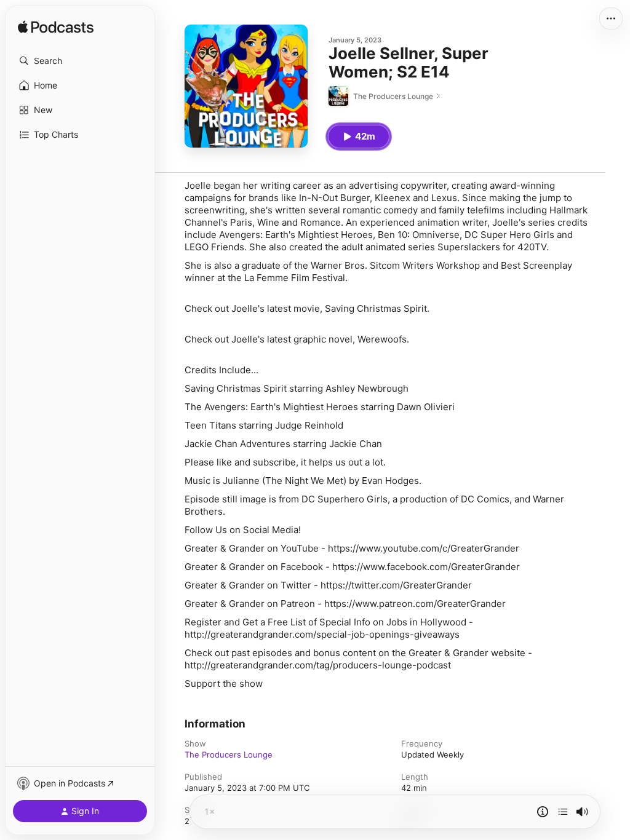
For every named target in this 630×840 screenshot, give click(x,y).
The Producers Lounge (229, 754)
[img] (56, 28)
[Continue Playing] (563, 811)
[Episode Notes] (542, 811)
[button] (80, 60)
